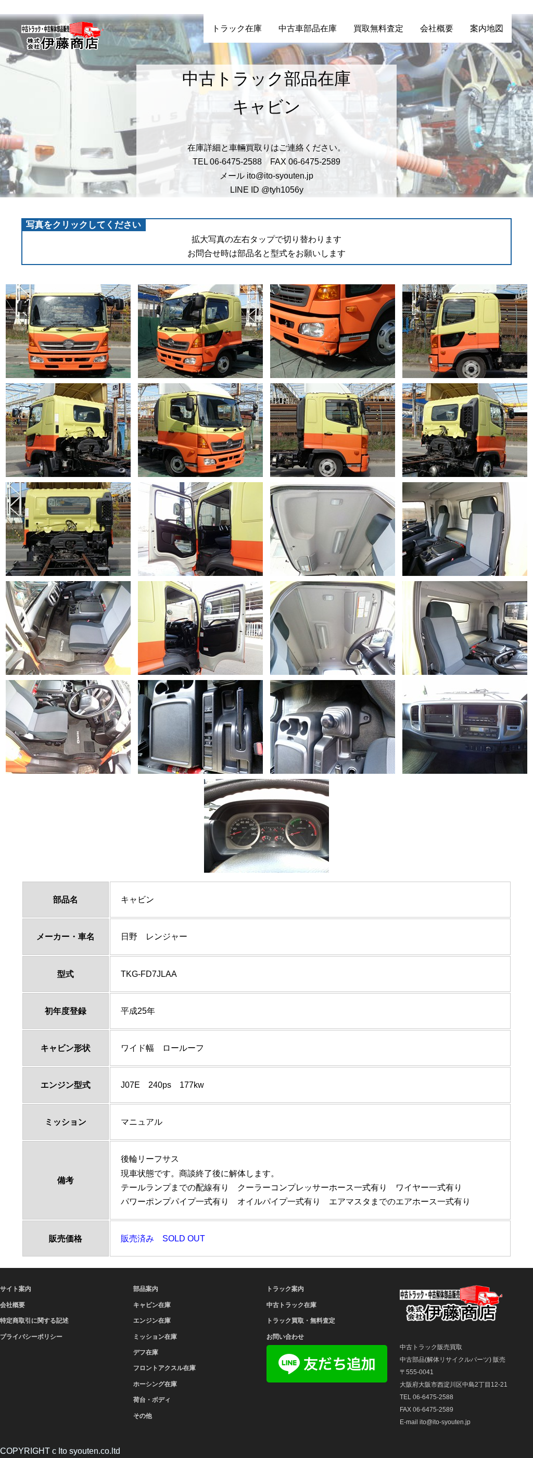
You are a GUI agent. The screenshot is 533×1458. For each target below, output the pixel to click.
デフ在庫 (145, 1352)
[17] (68, 727)
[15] (332, 628)
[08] (464, 430)
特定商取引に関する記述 (34, 1320)
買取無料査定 (378, 28)
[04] (464, 331)
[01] (68, 331)
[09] (68, 529)
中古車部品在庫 (307, 28)
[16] (464, 628)
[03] (332, 331)
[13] (68, 628)
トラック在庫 (237, 28)
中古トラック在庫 (291, 1305)
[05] (68, 430)
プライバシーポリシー (31, 1336)
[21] (266, 826)
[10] (200, 529)
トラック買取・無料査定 (300, 1320)
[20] (464, 727)
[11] (332, 529)
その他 (142, 1415)
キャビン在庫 (152, 1305)
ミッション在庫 (155, 1336)
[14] (200, 628)
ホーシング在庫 (155, 1384)
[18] (200, 727)
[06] (200, 430)
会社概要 (436, 28)
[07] (332, 430)
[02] (200, 331)
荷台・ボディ (152, 1399)
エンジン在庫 (152, 1320)
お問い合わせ (285, 1336)
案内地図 (486, 28)
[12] (464, 529)
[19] (332, 727)
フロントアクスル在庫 (164, 1368)
